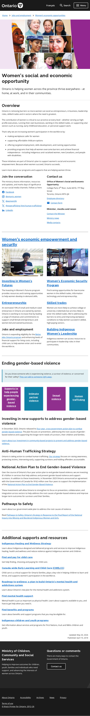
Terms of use (7, 703)
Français (50, 5)
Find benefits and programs (18, 609)
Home (5, 15)
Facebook (10, 192)
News (52, 697)
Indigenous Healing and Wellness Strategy (26, 543)
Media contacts (53, 222)
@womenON (11, 201)
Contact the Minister (56, 213)
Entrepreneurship (14, 302)
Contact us (56, 666)
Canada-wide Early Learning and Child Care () (33, 568)
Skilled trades (57, 302)
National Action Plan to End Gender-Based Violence (30, 484)
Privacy (63, 697)
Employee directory (55, 198)
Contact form (56, 203)
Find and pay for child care (17, 557)
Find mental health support (17, 596)
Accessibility (25, 697)
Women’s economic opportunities (50, 15)
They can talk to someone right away (35, 377)
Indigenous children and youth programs (25, 620)
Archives (40, 697)
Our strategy (54, 456)
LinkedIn (9, 210)
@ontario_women (13, 196)
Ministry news (53, 218)
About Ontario (8, 697)
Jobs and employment (21, 15)
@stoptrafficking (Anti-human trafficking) (24, 205)
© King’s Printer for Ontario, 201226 (18, 706)
